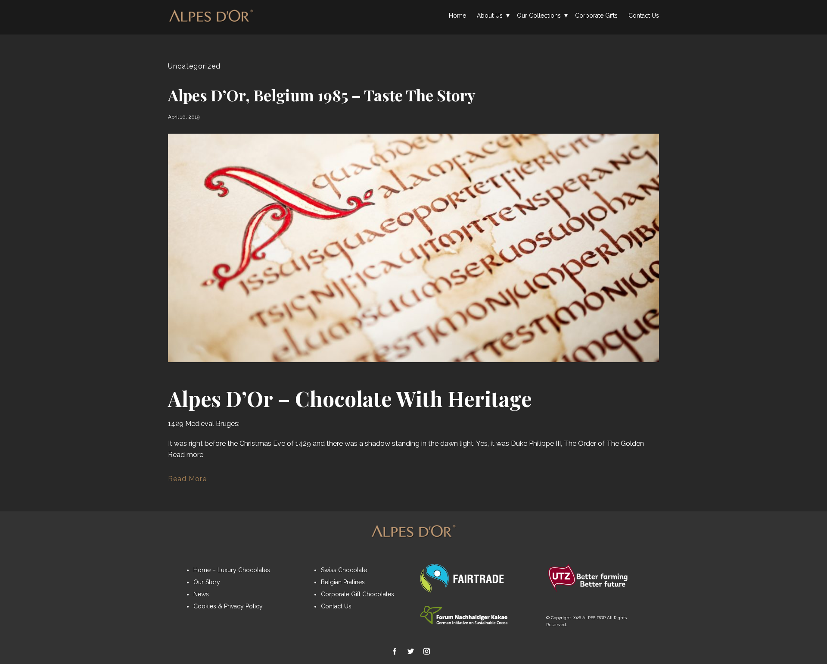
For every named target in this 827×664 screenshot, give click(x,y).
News (201, 594)
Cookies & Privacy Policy (228, 606)
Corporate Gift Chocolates (357, 594)
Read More (187, 479)
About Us (490, 15)
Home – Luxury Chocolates (231, 570)
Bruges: (227, 424)
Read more (185, 455)
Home (457, 15)
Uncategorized (194, 66)
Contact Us (643, 15)
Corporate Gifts (596, 15)
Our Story (206, 582)
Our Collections (539, 15)
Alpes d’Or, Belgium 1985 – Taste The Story (322, 95)
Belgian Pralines (343, 582)
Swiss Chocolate (344, 570)
